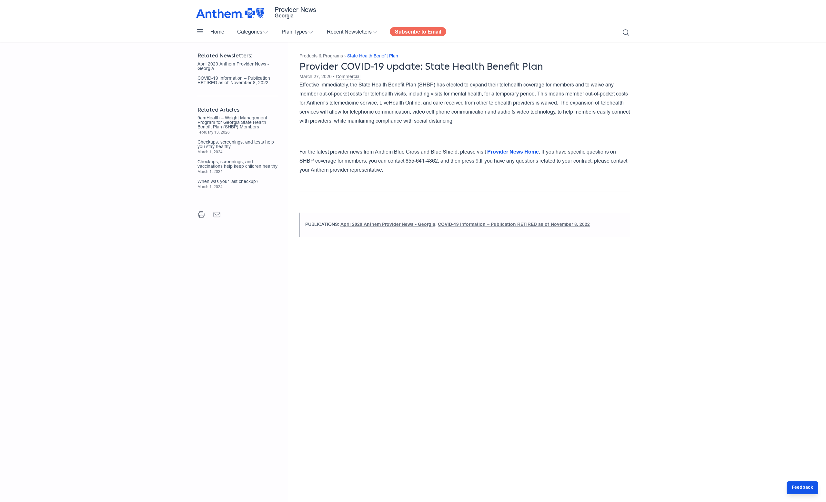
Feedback (802, 488)
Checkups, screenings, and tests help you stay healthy (235, 144)
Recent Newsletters (349, 32)
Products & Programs (321, 56)
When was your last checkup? (227, 182)
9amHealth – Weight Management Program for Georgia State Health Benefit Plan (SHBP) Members (232, 123)
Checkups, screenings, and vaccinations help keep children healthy (237, 164)
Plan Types (294, 32)
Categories (249, 32)
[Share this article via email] (217, 214)
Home (217, 32)
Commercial (348, 77)
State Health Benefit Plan (372, 56)
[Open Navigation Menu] (200, 31)
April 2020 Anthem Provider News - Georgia (233, 66)
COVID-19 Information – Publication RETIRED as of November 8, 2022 (233, 80)
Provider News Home (513, 152)
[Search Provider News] (626, 32)
